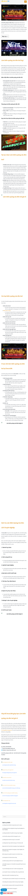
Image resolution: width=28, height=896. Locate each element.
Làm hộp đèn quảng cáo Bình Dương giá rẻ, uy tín (11, 836)
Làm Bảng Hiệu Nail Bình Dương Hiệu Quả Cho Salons (12, 825)
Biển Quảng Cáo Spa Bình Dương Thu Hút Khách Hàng (12, 854)
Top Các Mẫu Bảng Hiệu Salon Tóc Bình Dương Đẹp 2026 (12, 868)
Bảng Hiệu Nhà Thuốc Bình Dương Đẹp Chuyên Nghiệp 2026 (13, 846)
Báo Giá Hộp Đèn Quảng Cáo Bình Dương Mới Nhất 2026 (12, 885)
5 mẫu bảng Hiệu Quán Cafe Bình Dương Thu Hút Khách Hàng (13, 878)
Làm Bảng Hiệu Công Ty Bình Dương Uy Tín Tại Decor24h (12, 842)
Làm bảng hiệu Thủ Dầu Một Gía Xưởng (9, 857)
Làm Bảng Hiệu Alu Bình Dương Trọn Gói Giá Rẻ (11, 839)
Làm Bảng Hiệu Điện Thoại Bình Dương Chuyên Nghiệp (12, 833)
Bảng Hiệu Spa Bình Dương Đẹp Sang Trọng (10, 875)
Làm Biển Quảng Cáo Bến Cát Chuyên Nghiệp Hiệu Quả (12, 860)
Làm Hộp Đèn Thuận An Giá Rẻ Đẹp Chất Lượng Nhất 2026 (13, 872)
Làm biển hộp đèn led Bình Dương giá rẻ (9, 888)
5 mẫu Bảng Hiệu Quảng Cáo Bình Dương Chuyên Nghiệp (12, 881)
